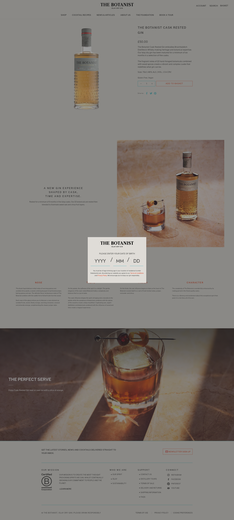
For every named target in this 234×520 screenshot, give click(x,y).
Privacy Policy (102, 275)
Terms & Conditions (137, 273)
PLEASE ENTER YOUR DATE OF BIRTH (117, 253)
